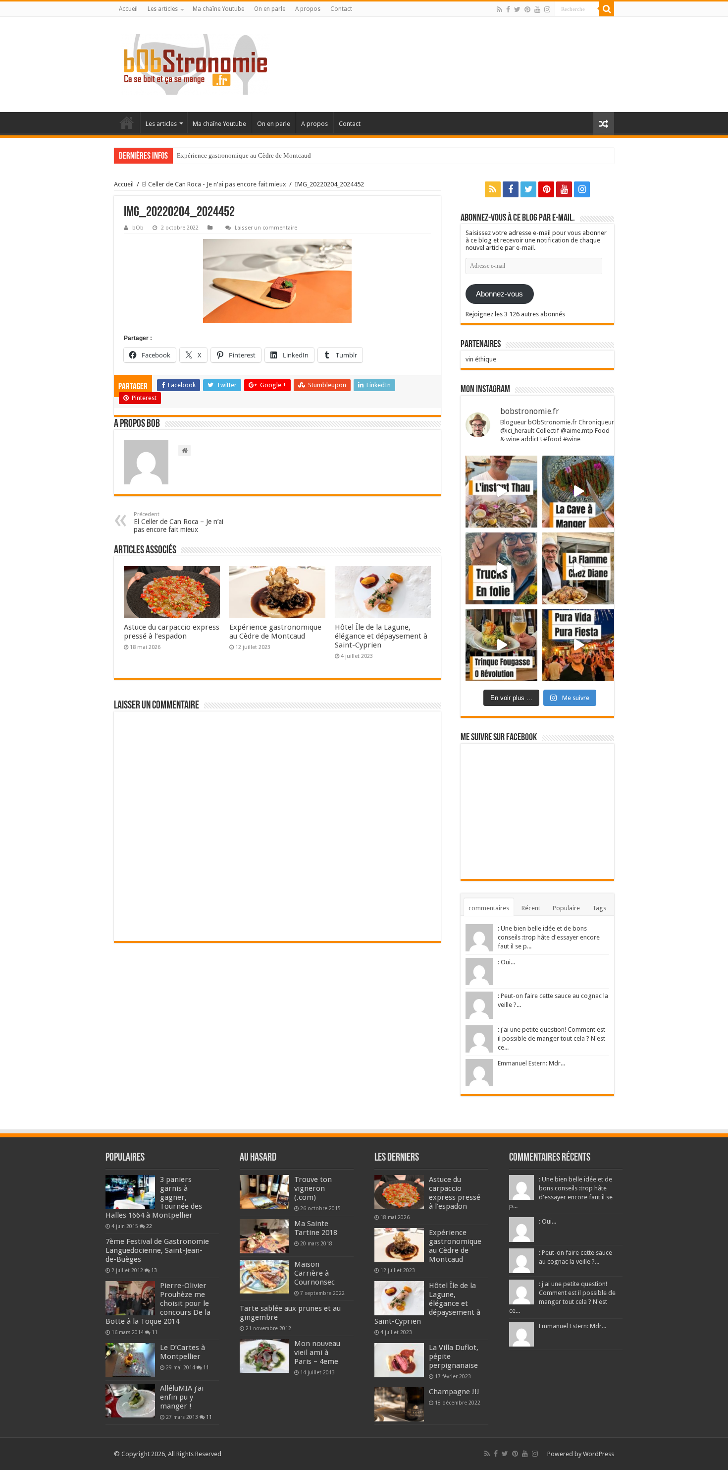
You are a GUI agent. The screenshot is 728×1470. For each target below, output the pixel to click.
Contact (341, 8)
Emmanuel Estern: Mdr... (531, 1063)
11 (154, 1332)
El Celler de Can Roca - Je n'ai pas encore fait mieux (214, 184)
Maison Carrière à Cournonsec (314, 1273)
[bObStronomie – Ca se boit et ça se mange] (195, 64)
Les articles (163, 8)
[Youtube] (537, 9)
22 (149, 1226)
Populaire (566, 908)
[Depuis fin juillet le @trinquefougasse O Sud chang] (501, 645)
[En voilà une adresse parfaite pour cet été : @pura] (578, 645)
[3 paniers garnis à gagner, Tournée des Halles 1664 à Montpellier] (130, 1192)
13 (154, 1270)
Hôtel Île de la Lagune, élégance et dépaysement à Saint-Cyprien (381, 636)
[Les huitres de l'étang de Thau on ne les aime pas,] (501, 492)
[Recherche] (606, 8)
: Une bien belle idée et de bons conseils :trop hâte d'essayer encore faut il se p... (549, 937)
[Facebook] (508, 9)
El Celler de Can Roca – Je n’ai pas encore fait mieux (178, 522)
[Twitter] (517, 9)
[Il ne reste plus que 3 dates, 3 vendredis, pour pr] (501, 568)
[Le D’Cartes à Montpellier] (130, 1360)
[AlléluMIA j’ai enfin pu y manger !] (130, 1400)
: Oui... (506, 962)
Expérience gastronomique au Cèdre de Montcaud (244, 155)
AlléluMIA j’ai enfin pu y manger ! (182, 1397)
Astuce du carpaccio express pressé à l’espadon (171, 632)
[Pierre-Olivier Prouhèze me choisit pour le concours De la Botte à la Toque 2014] (130, 1298)
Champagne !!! (454, 1391)
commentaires (488, 908)
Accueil (128, 8)
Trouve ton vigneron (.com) (313, 1188)
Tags (599, 908)
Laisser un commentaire (266, 228)
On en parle (269, 8)
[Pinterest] (527, 9)
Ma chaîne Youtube (218, 8)
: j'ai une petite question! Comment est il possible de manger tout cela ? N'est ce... (551, 1038)
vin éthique (481, 359)
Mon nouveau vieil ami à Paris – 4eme (317, 1352)
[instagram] (547, 9)
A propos (307, 8)
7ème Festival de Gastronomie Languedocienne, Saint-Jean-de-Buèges (157, 1250)
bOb (138, 228)
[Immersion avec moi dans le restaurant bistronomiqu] (578, 492)
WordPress (598, 1454)
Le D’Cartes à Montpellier (182, 1352)
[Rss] (499, 9)
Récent (530, 908)
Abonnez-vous (499, 294)
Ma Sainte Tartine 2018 (315, 1228)
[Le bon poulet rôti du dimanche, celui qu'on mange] (578, 568)
